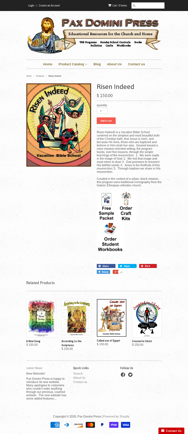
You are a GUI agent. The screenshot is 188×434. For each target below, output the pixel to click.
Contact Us (173, 430)
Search (78, 373)
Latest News (34, 368)
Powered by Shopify (116, 416)
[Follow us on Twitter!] (131, 376)
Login (31, 5)
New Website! (35, 373)
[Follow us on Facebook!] (123, 376)
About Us (114, 64)
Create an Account (49, 5)
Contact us (136, 64)
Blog (97, 64)
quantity (102, 105)
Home (47, 64)
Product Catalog (72, 64)
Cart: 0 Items (119, 5)
